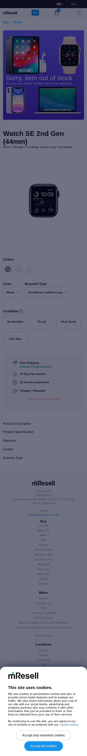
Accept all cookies (44, 746)
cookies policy (68, 724)
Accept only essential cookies (43, 735)
